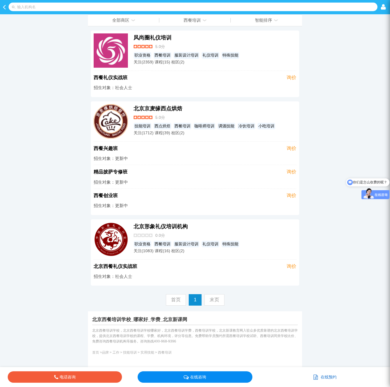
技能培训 (142, 126)
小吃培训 (266, 126)
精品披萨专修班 (111, 172)
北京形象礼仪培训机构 (161, 226)
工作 (115, 352)
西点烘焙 (162, 126)
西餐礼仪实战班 (111, 77)
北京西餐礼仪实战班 (115, 266)
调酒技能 (226, 126)
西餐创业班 (106, 195)
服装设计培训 (186, 55)
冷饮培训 (246, 126)
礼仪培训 (210, 55)
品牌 (105, 352)
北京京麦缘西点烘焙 (158, 108)
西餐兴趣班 (106, 148)
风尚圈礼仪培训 (153, 38)
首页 (95, 352)
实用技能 (147, 352)
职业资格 (142, 55)
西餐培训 (162, 55)
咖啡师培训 (204, 126)
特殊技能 (230, 55)
